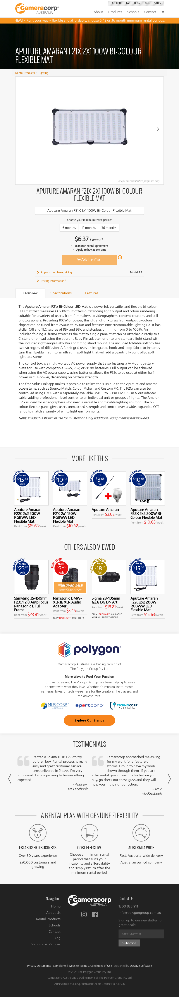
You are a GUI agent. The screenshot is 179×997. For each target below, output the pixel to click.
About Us (53, 913)
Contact (54, 931)
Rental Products (25, 72)
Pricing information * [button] (53, 280)
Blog (137, 3)
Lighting (43, 72)
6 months (69, 228)
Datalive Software (141, 965)
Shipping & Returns (45, 944)
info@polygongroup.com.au (140, 913)
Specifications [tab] (61, 293)
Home (55, 906)
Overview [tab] (30, 293)
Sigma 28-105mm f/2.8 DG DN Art (106, 600)
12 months (88, 228)
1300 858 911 (128, 906)
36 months (109, 228)
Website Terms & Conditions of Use (90, 965)
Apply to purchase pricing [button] (56, 272)
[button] (10, 778)
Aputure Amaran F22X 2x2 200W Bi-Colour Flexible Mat (146, 513)
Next (158, 129)
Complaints (60, 965)
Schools (54, 925)
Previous (21, 129)
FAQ (128, 3)
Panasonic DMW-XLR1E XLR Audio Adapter (67, 602)
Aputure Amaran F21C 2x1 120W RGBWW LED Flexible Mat (66, 515)
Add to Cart (91, 259)
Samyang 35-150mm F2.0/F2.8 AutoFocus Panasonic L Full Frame (31, 604)
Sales (157, 3)
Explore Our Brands (89, 720)
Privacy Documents (39, 965)
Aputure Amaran (105, 509)
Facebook (116, 3)
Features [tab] (91, 293)
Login (147, 3)
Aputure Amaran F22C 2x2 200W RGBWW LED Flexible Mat (27, 515)
